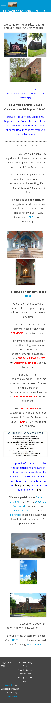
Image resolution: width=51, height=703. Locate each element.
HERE (30, 217)
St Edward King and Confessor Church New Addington (24, 12)
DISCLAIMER (34, 644)
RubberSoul (9, 685)
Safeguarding (22, 485)
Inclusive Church (24, 510)
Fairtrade (16, 514)
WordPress (12, 696)
